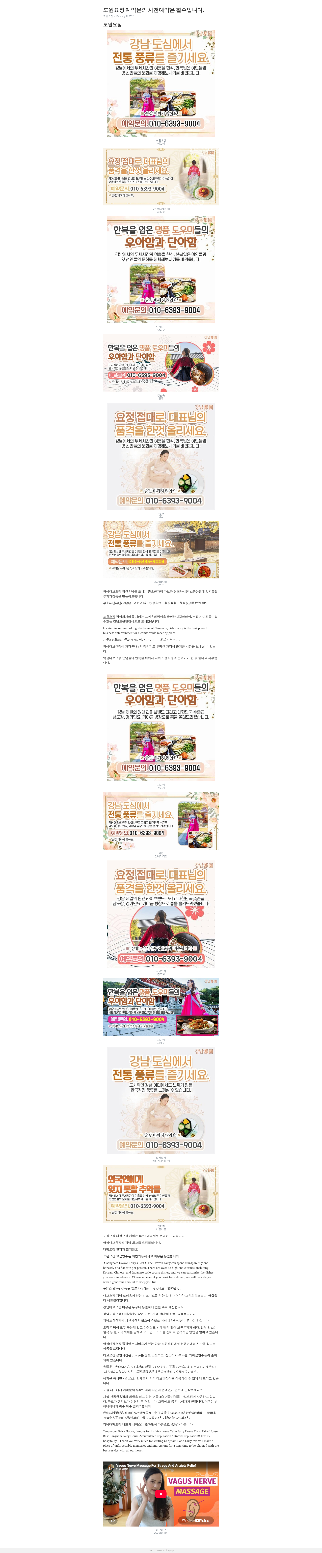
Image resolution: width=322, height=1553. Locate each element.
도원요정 (109, 616)
